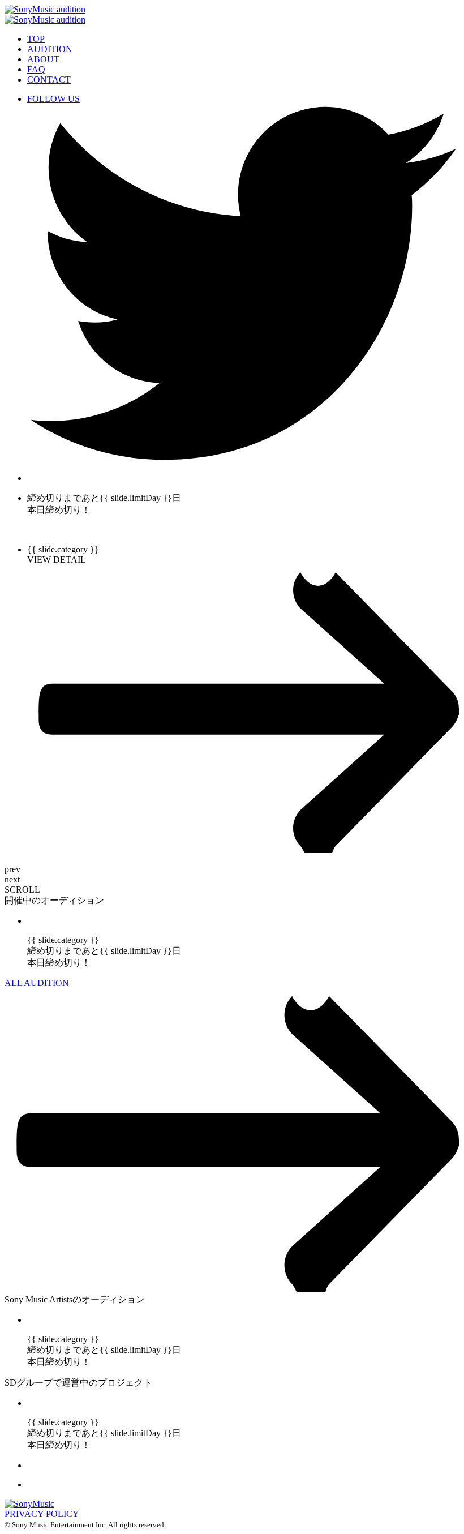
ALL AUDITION (37, 983)
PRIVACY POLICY (42, 1514)
